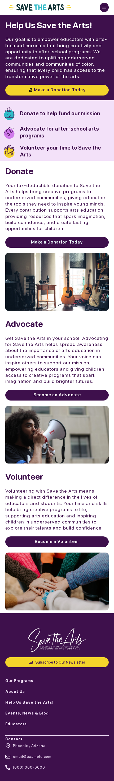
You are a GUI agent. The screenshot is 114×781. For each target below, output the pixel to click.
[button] (104, 7)
